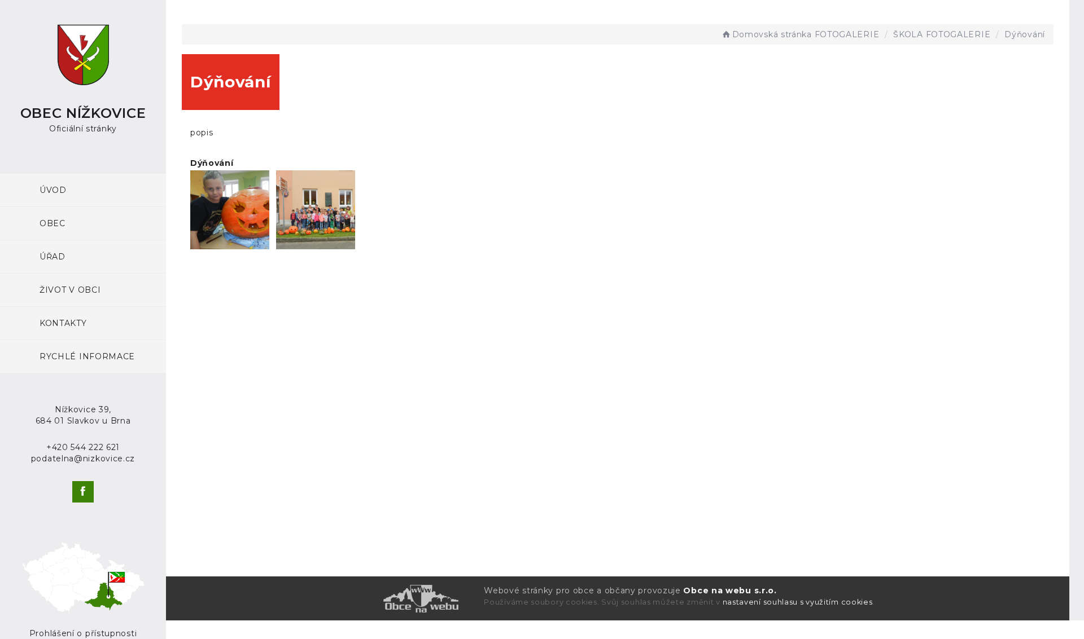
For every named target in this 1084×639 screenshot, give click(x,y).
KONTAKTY (63, 323)
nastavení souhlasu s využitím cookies (798, 602)
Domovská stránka (772, 34)
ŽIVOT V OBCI (70, 290)
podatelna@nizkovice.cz (83, 458)
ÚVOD (53, 190)
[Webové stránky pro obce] (316, 598)
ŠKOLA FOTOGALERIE (941, 34)
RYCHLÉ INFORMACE (87, 356)
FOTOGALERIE (847, 34)
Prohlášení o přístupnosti (83, 633)
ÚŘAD (52, 257)
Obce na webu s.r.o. (729, 590)
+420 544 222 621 (83, 447)
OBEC (52, 223)
